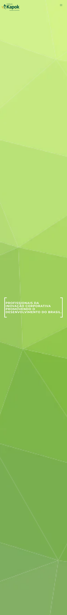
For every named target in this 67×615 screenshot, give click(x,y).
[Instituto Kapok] (10, 7)
